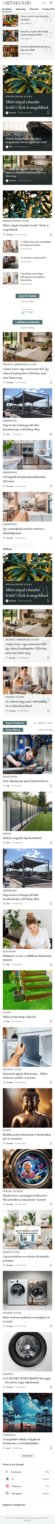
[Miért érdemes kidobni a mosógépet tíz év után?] (27, 1290)
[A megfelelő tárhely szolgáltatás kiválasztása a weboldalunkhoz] (27, 1412)
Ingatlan (7, 833)
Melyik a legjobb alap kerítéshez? (22, 838)
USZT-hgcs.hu (17, 3)
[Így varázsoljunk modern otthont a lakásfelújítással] (27, 507)
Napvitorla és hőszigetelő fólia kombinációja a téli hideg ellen (21, 427)
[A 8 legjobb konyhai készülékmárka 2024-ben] (27, 455)
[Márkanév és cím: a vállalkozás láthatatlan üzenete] (27, 929)
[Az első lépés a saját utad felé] (10, 262)
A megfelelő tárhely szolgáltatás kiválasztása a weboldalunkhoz (21, 1441)
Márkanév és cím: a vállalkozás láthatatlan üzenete (27, 958)
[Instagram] (27, 1493)
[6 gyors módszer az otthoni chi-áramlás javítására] (27, 1229)
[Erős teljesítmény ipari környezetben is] (27, 754)
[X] (27, 1479)
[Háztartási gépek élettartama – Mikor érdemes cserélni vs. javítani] (27, 1047)
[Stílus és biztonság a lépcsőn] (27, 990)
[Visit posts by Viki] (7, 146)
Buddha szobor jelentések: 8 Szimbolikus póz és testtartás (27, 1136)
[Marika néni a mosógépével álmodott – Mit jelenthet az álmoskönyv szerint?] (27, 1169)
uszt (8, 1448)
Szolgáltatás (9, 951)
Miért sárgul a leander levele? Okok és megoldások (27, 104)
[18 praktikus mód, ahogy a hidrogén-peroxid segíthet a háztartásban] (10, 278)
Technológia (9, 1435)
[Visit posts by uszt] (4, 1448)
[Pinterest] (27, 1486)
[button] (49, 3)
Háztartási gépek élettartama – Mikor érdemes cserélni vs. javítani (25, 1076)
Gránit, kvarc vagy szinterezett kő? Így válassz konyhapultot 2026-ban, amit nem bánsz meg (26, 172)
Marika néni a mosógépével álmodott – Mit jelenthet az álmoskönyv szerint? (26, 1197)
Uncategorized (10, 776)
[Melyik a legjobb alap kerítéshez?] (27, 811)
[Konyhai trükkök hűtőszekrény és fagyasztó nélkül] (10, 51)
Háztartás (8, 364)
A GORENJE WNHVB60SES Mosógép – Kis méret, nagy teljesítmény (26, 1380)
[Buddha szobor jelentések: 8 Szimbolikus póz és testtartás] (27, 1108)
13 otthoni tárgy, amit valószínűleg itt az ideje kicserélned (26, 703)
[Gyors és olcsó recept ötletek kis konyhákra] (10, 21)
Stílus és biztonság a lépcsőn (19, 1017)
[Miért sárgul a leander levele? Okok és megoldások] (27, 79)
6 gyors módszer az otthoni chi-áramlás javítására (26, 1258)
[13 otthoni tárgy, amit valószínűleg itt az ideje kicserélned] (10, 246)
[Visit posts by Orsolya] (7, 180)
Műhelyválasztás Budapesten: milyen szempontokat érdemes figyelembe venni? (26, 140)
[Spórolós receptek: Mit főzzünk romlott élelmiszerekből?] (10, 36)
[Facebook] (27, 1472)
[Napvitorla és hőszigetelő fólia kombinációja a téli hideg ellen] (27, 403)
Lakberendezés (21, 364)
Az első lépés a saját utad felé (33, 257)
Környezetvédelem (14, 96)
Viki (10, 147)
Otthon (28, 96)
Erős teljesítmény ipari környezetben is (26, 781)
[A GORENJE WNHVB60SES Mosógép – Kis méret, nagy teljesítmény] (27, 1351)
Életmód (7, 1130)
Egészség (7, 1191)
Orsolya (12, 180)
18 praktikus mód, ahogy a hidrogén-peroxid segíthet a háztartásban (32, 276)
